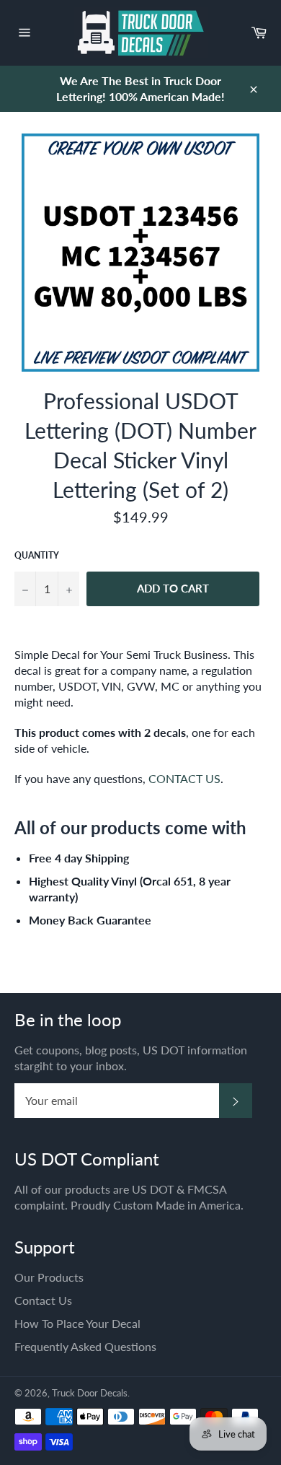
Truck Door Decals (90, 1393)
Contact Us (43, 1300)
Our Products (49, 1277)
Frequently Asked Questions (85, 1346)
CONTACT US (184, 778)
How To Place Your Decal (77, 1323)
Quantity (36, 555)
